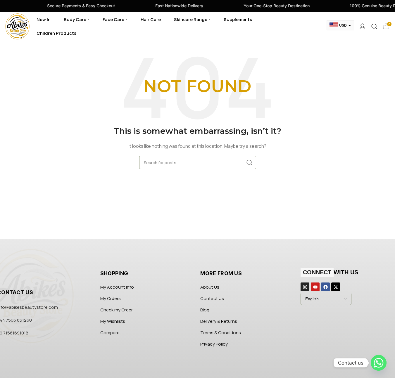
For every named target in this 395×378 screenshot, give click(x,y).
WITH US (330, 272)
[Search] (374, 26)
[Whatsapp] (379, 363)
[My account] (362, 26)
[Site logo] (17, 26)
